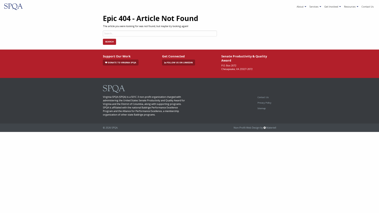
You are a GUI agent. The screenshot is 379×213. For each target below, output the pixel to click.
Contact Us (368, 6)
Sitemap (261, 108)
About (300, 6)
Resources (350, 6)
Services (313, 6)
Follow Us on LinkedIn (179, 62)
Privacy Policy (264, 102)
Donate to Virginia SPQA (121, 62)
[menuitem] (300, 6)
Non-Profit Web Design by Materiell (255, 127)
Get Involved (331, 6)
